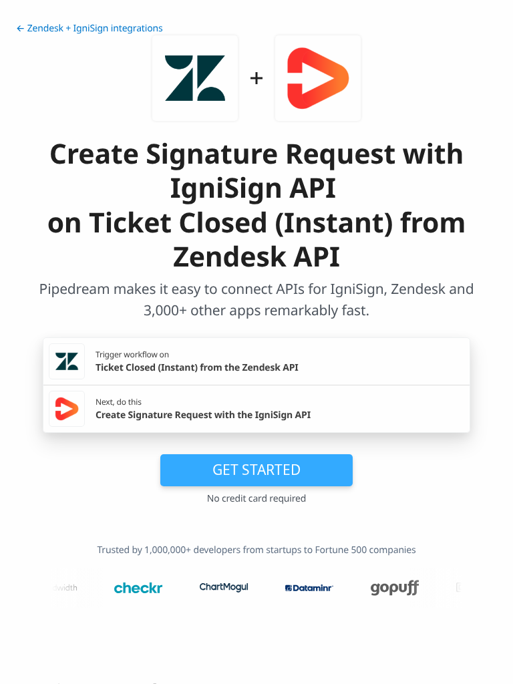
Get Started (256, 469)
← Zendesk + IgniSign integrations (89, 28)
